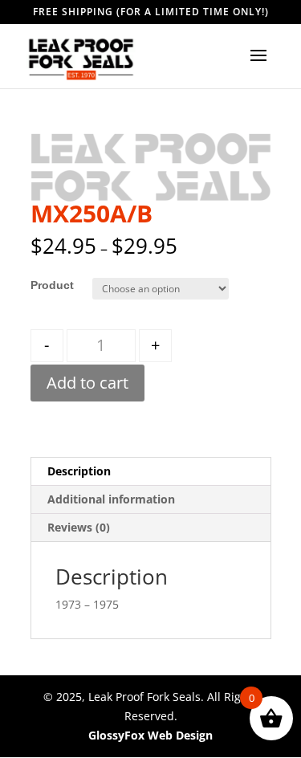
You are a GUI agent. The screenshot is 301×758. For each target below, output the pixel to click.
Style (44, 285)
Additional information (111, 499)
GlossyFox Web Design (150, 735)
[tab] (151, 472)
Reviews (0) (78, 527)
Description (79, 471)
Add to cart (87, 382)
